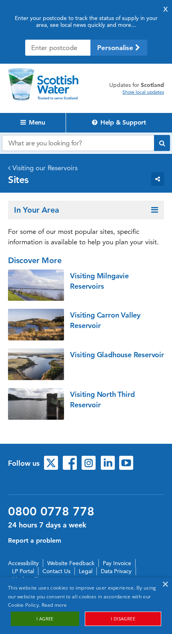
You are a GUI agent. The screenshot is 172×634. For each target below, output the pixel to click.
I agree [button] (45, 619)
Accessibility (23, 563)
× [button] (165, 585)
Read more (54, 605)
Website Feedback (70, 563)
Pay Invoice (117, 563)
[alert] (86, 606)
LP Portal (23, 571)
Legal (85, 571)
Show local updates (143, 92)
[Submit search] (162, 143)
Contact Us (56, 571)
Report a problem (34, 540)
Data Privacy (116, 571)
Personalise (116, 48)
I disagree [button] (123, 619)
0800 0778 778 (51, 511)
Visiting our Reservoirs (45, 168)
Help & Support (122, 122)
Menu (36, 122)
